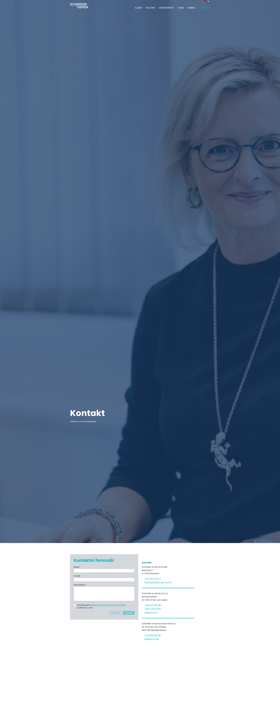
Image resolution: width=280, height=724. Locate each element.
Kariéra (191, 7)
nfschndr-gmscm (158, 582)
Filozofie (150, 7)
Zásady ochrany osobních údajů (108, 605)
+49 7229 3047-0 (152, 578)
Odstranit (115, 613)
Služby (138, 7)
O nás (181, 7)
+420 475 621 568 (152, 609)
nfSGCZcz (151, 612)
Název (77, 567)
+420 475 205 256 (152, 605)
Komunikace (80, 585)
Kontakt (203, 7)
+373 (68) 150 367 (152, 635)
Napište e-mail (151, 639)
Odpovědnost (166, 7)
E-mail (77, 576)
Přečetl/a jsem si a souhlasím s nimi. (101, 606)
